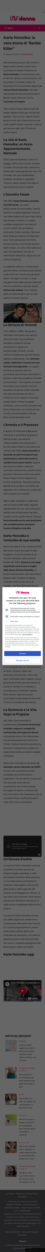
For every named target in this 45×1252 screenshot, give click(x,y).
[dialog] (22, 626)
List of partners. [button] (27, 634)
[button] (22, 621)
